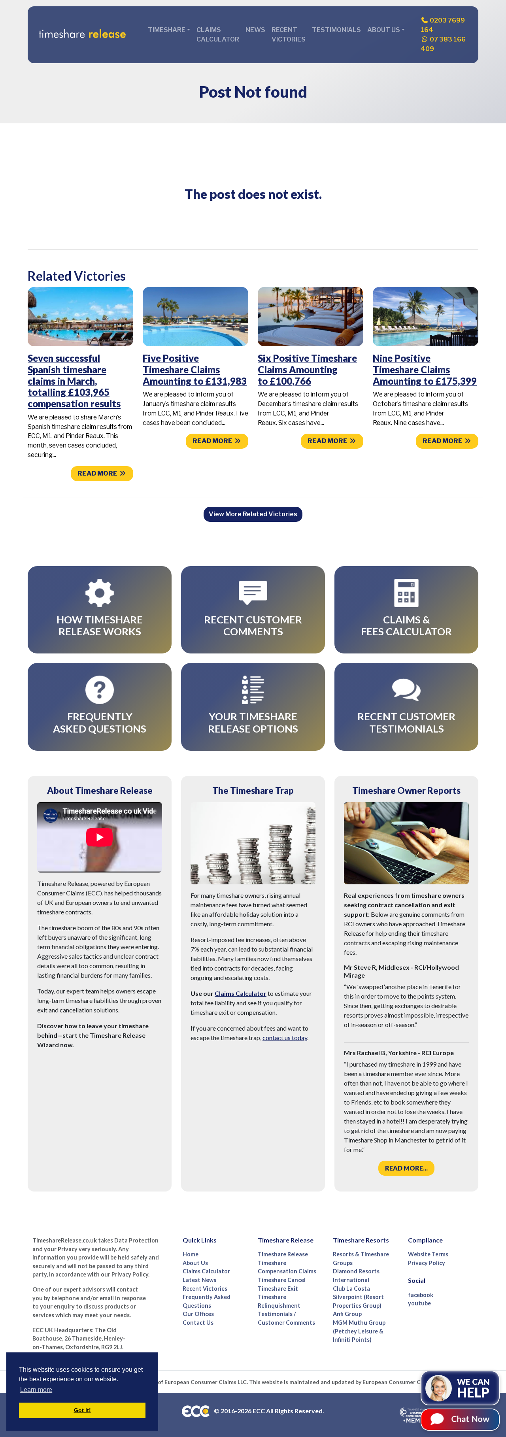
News (255, 30)
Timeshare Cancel (282, 1279)
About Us (195, 1262)
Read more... (406, 1168)
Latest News (199, 1279)
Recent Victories (289, 34)
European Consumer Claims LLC (205, 1381)
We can (473, 1388)
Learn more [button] (36, 1389)
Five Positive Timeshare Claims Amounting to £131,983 (195, 369)
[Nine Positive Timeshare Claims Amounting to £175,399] (425, 316)
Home (190, 1254)
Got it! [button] (82, 1410)
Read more (98, 473)
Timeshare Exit (278, 1288)
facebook (420, 1295)
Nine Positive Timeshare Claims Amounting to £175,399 (425, 369)
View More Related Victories (253, 514)
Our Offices (198, 1313)
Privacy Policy (426, 1262)
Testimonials (336, 30)
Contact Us (198, 1322)
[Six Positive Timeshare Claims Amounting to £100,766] (310, 316)
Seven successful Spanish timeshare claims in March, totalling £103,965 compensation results (74, 380)
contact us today (284, 1037)
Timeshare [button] (166, 30)
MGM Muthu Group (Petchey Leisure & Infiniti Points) (359, 1331)
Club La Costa (351, 1288)
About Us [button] (383, 30)
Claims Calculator (217, 34)
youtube (419, 1303)
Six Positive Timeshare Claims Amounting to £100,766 (307, 369)
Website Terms (428, 1254)
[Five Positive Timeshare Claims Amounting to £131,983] (195, 316)
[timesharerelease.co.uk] (82, 34)
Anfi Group (347, 1313)
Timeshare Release (283, 1254)
